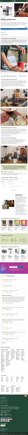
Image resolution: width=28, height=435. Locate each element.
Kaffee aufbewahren (8, 387)
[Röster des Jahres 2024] (26, 395)
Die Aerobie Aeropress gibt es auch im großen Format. (11, 174)
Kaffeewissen (2, 387)
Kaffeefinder (7, 356)
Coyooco (7, 380)
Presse (22, 356)
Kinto (11, 381)
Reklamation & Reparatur (4, 401)
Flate (11, 379)
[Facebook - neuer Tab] (2, 430)
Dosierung (2, 388)
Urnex (22, 379)
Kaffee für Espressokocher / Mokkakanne (3, 365)
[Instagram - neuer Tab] (1, 430)
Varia (21, 380)
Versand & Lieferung (3, 398)
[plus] (4, 27)
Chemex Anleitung (18, 391)
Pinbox (17, 381)
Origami (17, 379)
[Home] (14, 1)
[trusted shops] (2, 415)
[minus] (1, 27)
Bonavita (2, 379)
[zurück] (25, 189)
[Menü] (1, 1)
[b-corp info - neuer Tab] (7, 415)
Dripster (7, 381)
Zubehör (3, 2)
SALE (11, 359)
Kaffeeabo (2, 357)
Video (3, 173)
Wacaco (22, 381)
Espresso (2, 353)
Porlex (17, 380)
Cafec (1, 381)
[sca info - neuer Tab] (10, 415)
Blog (21, 357)
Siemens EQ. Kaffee (8, 360)
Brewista (2, 380)
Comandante (7, 379)
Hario (11, 380)
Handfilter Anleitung (18, 387)
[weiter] (26, 189)
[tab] (9, 76)
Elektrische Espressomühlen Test (18, 359)
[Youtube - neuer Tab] (4, 430)
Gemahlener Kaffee (3, 356)
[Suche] (2, 1)
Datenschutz (14, 270)
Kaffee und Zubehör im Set (7, 2)
